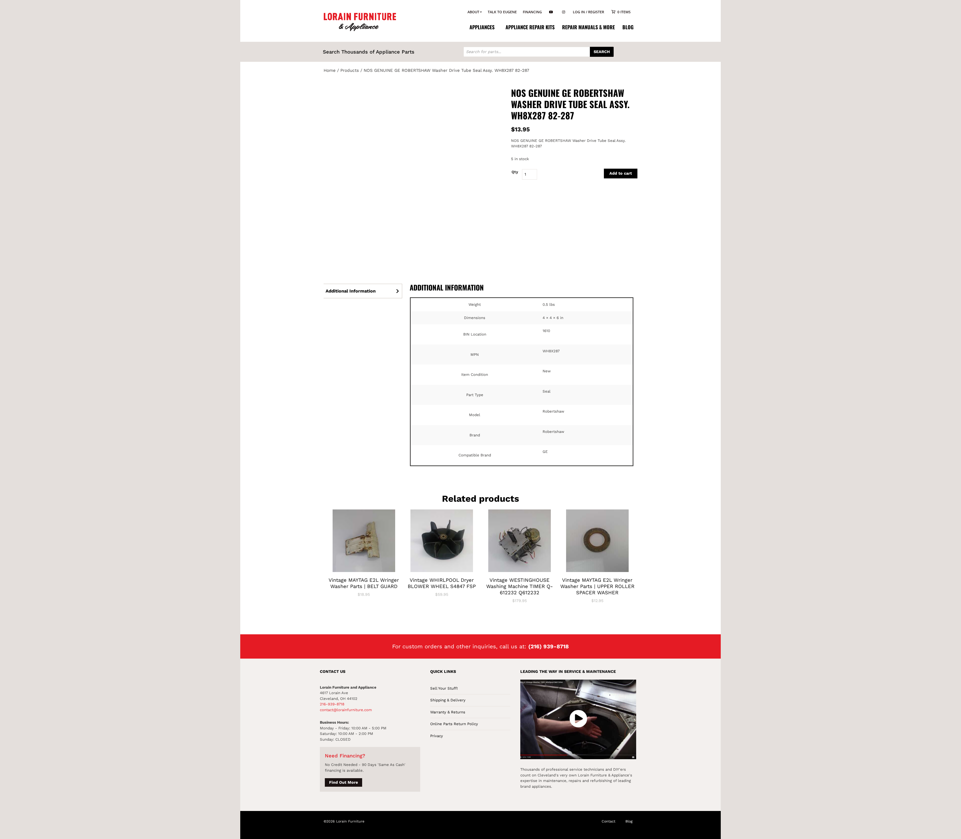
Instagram (564, 12)
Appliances (482, 27)
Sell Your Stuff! (444, 688)
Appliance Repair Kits (530, 27)
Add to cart (620, 173)
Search (602, 51)
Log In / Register (588, 12)
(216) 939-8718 (548, 646)
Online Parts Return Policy (454, 724)
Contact (608, 821)
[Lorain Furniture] (360, 21)
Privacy (436, 736)
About (473, 12)
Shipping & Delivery (447, 700)
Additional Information (351, 291)
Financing (532, 12)
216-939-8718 (332, 704)
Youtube (551, 12)
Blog (628, 27)
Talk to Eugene (502, 12)
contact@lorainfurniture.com (346, 710)
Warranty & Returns (447, 712)
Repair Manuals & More (588, 27)
